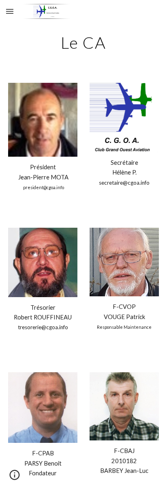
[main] (83, 42)
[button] (9, 11)
